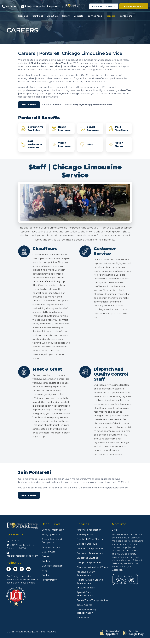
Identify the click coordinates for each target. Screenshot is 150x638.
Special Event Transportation (85, 594)
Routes (46, 561)
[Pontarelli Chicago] (75, 6)
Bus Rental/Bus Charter (90, 539)
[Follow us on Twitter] (15, 569)
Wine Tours (83, 617)
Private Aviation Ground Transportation (90, 581)
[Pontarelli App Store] (110, 633)
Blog (44, 570)
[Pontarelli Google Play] (133, 633)
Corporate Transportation (91, 553)
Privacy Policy (49, 579)
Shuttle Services (85, 587)
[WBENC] (125, 579)
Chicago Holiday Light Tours (92, 567)
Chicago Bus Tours (87, 543)
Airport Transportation (89, 529)
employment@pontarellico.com (92, 104)
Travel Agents (84, 604)
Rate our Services (51, 547)
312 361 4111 (11, 6)
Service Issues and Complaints (52, 541)
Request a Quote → (103, 6)
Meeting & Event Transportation (86, 573)
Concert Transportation (90, 548)
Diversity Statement (52, 565)
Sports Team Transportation (92, 600)
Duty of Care (49, 551)
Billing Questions (51, 534)
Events (45, 556)
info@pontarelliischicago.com (42, 6)
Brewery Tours (85, 534)
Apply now (29, 104)
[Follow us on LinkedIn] (28, 569)
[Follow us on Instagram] (22, 569)
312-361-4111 (57, 104)
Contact (46, 575)
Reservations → (133, 6)
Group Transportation (89, 562)
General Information (53, 529)
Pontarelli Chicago (24, 631)
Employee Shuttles (87, 557)
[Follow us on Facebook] (8, 569)
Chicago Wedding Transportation (87, 611)
